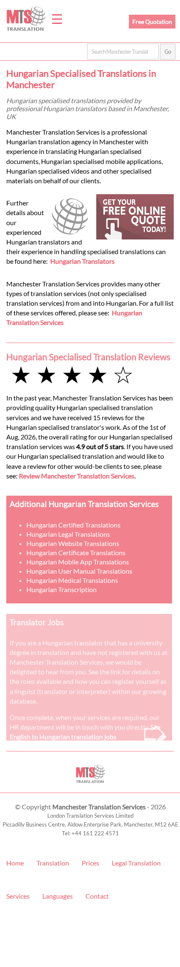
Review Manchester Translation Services (76, 476)
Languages (57, 896)
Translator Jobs (37, 622)
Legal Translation (136, 863)
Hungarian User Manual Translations (79, 571)
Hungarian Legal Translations (68, 534)
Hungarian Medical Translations (72, 580)
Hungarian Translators (82, 261)
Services (18, 896)
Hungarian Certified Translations (73, 525)
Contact (97, 896)
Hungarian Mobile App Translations (77, 562)
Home (15, 863)
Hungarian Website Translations (72, 543)
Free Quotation (152, 21)
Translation (52, 863)
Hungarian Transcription (61, 589)
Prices (90, 863)
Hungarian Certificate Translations (76, 552)
